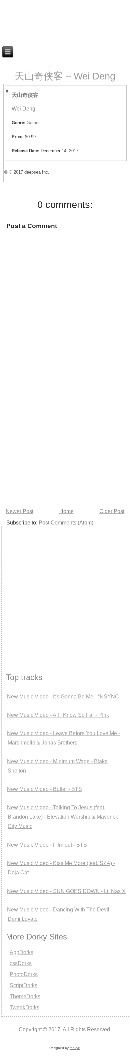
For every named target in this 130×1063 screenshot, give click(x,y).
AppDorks (21, 952)
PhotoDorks (24, 974)
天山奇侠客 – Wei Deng (65, 76)
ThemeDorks (25, 996)
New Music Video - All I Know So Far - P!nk (58, 715)
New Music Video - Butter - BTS (44, 789)
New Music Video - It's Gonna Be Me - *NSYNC (63, 696)
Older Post (111, 511)
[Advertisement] (65, 438)
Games (34, 122)
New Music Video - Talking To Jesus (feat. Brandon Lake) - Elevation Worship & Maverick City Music (62, 817)
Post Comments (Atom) (66, 522)
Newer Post (19, 511)
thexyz (75, 1048)
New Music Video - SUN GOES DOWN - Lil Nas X (66, 891)
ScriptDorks (23, 985)
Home (66, 511)
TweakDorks (24, 1007)
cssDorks (21, 963)
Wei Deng (23, 109)
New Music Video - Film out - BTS (47, 845)
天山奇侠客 (25, 95)
